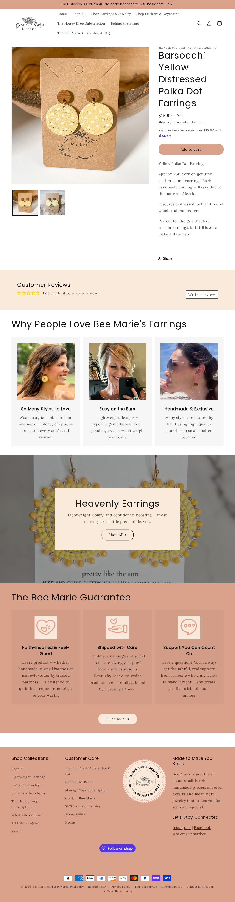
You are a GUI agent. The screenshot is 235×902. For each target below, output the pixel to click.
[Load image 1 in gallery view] (25, 202)
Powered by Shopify (70, 886)
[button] (199, 23)
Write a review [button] (201, 294)
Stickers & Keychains (28, 793)
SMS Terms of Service (83, 806)
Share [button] (167, 258)
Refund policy (97, 886)
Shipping (165, 122)
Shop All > (118, 535)
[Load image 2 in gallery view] (52, 202)
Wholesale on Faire (26, 815)
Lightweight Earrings (28, 777)
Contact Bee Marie (80, 798)
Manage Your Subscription (86, 790)
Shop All (18, 769)
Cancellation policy (120, 891)
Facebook (202, 827)
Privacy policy (120, 886)
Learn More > (117, 719)
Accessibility (75, 814)
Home (70, 822)
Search (16, 831)
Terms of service (146, 886)
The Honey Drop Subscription (24, 804)
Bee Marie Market (44, 886)
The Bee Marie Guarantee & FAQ (88, 771)
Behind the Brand (79, 782)
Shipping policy (171, 886)
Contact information (200, 886)
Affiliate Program (25, 823)
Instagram (182, 827)
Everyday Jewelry (25, 785)
